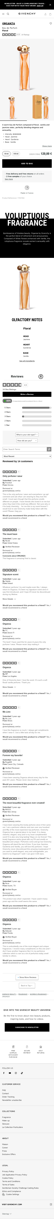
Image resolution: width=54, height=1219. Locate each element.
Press (4, 1151)
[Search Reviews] (49, 449)
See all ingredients (27, 361)
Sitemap (5, 1214)
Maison (5, 1144)
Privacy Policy (8, 1171)
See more (9, 179)
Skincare (5, 1124)
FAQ (4, 1090)
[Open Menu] (3, 14)
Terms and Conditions (11, 1181)
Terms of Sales (8, 1185)
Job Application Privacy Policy (14, 1175)
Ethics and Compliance (11, 1191)
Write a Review (27, 394)
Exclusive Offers (8, 1154)
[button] (45, 15)
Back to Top (26, 985)
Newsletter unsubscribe (12, 1100)
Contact (5, 1093)
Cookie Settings (12, 1194)
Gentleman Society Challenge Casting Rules (20, 1188)
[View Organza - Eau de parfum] (13, 107)
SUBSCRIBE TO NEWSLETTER (27, 1027)
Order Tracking (8, 1097)
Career (5, 1148)
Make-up (6, 1120)
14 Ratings (25, 35)
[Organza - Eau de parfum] (27, 66)
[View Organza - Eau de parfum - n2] (40, 107)
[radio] (6, 153)
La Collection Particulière (12, 1127)
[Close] (50, 5)
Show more (47, 146)
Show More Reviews (27, 977)
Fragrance (6, 1117)
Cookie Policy (7, 1178)
